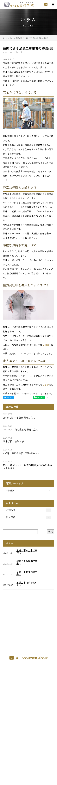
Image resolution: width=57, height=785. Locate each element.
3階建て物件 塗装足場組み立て (19, 418)
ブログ (28, 710)
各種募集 (28, 690)
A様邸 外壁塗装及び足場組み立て (21, 453)
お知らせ (27, 510)
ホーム (28, 676)
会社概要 (28, 703)
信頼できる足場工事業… (26, 562)
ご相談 (45, 345)
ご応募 (45, 385)
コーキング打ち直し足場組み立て (20, 429)
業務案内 (28, 683)
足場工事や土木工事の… (26, 551)
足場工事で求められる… (26, 584)
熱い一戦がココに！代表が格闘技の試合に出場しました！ (27, 466)
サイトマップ (28, 717)
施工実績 (27, 517)
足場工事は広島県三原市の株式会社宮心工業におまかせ (28, 729)
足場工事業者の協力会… (26, 573)
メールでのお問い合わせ (31, 658)
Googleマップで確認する (28, 743)
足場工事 (19, 38)
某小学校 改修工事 (13, 441)
